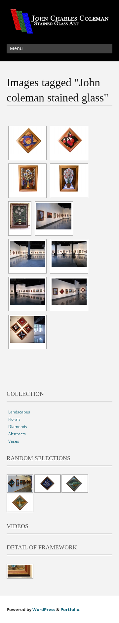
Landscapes (19, 412)
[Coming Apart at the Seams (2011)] (27, 140)
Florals (14, 419)
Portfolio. (70, 609)
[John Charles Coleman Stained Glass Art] (59, 30)
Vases (13, 441)
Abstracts (17, 434)
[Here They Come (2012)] (69, 140)
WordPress (43, 609)
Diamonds (17, 426)
